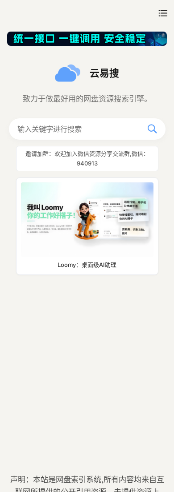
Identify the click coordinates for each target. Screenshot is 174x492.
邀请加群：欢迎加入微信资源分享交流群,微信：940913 (87, 158)
